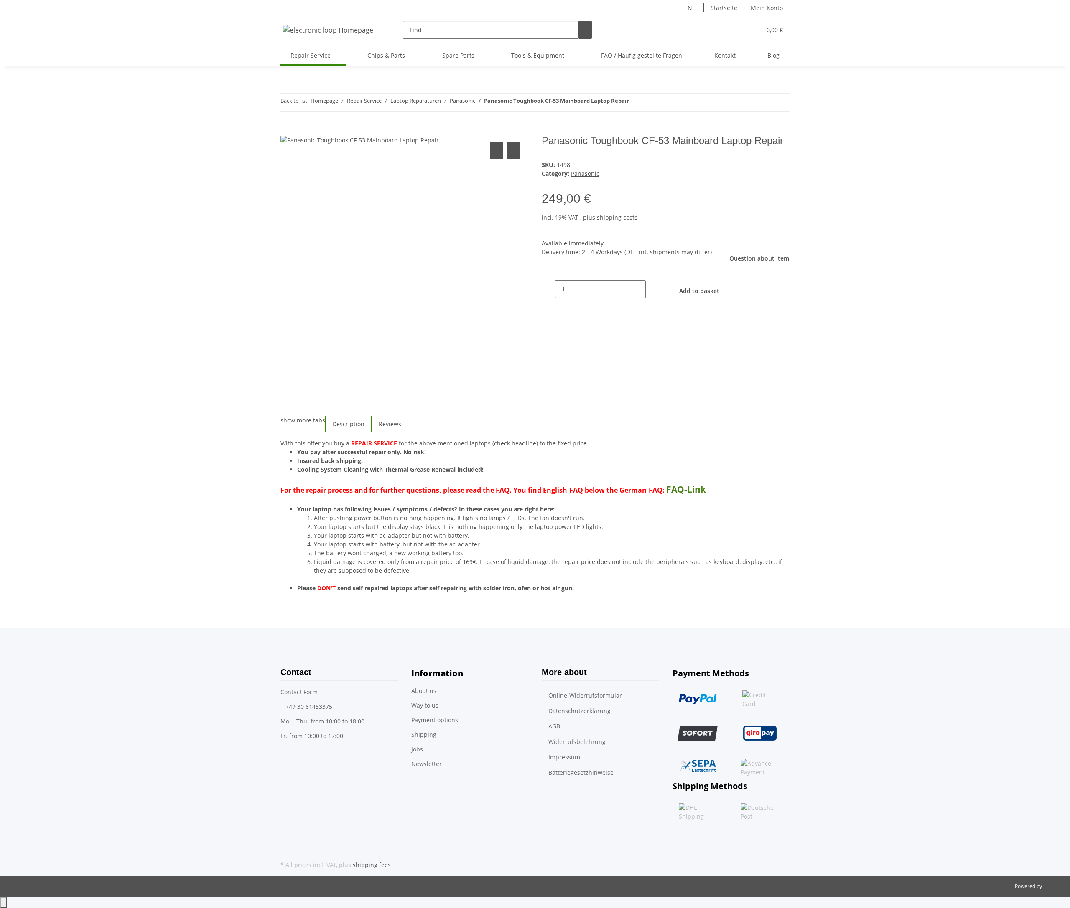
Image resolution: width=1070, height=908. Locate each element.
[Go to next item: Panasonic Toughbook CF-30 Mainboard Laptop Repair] (635, 102)
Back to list (293, 100)
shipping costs (617, 217)
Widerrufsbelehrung (577, 742)
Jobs (417, 749)
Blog (773, 55)
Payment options (434, 720)
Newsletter (426, 764)
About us (423, 691)
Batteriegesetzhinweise (581, 772)
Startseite (724, 8)
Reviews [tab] (390, 424)
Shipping (423, 735)
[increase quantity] (652, 289)
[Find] (585, 30)
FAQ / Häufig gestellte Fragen (641, 55)
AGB (554, 726)
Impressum (564, 757)
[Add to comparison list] (496, 150)
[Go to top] (3, 902)
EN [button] (689, 8)
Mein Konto (767, 8)
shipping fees (372, 865)
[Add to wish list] (513, 150)
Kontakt (725, 55)
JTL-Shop (1053, 886)
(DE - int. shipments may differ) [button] (668, 252)
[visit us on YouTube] (287, 849)
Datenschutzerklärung (579, 711)
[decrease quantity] (548, 289)
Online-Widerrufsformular (585, 695)
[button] (738, 29)
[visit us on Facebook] (287, 839)
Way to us (424, 705)
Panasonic (585, 173)
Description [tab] (348, 424)
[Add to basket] (287, 130)
